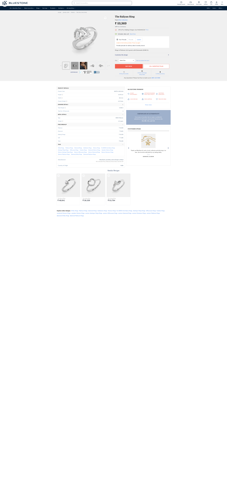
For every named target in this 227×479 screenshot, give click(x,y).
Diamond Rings (78, 148)
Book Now (133, 34)
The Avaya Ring (112, 198)
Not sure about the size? (142, 60)
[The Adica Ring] (93, 185)
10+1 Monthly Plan (156, 66)
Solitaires (61, 8)
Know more (148, 105)
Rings (38, 8)
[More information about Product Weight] (66, 101)
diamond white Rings (76, 154)
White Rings (61, 148)
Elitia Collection (123, 20)
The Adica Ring (86, 198)
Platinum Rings (69, 148)
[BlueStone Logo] (15, 3)
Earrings (44, 8)
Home (59, 12)
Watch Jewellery (29, 8)
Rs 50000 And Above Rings (108, 148)
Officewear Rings (74, 150)
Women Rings (96, 148)
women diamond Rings (94, 152)
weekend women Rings (94, 150)
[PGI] (80, 72)
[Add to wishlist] (105, 17)
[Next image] (109, 65)
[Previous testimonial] (128, 148)
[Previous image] (61, 65)
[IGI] (87, 72)
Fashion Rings (83, 150)
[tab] (66, 66)
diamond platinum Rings (89, 154)
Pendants (52, 8)
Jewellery (66, 12)
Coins (214, 8)
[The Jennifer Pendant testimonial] (148, 141)
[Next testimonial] (168, 148)
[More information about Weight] (62, 121)
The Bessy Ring (61, 198)
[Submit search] (73, 3)
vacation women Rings (107, 150)
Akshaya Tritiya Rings (63, 150)
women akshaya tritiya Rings (65, 152)
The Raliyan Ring (81, 12)
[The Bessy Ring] (68, 185)
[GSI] (96, 72)
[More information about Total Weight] (65, 107)
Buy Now (128, 66)
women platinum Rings (64, 154)
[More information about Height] (62, 94)
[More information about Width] (62, 98)
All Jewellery (70, 8)
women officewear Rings (80, 152)
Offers (220, 8)
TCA (147, 30)
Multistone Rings (87, 148)
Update (139, 39)
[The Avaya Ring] (118, 185)
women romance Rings (107, 152)
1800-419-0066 (155, 78)
